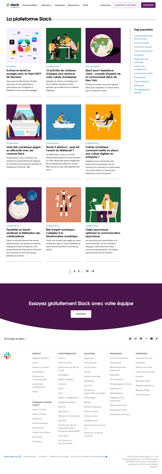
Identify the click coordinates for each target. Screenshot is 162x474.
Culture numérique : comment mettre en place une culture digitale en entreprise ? (102, 152)
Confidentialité (30, 456)
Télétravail (139, 85)
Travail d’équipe (141, 81)
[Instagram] (135, 339)
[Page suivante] (93, 271)
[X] (146, 339)
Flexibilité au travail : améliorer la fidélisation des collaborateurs (23, 233)
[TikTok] (157, 339)
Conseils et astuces (143, 47)
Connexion (105, 5)
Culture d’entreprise (143, 51)
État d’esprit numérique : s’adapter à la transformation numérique (62, 233)
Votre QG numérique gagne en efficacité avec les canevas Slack (23, 150)
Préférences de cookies (59, 456)
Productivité (140, 77)
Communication (141, 42)
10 (86, 271)
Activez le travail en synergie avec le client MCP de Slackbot (23, 74)
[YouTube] (151, 339)
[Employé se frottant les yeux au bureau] (103, 204)
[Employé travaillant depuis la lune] (24, 204)
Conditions (42, 456)
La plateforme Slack (143, 73)
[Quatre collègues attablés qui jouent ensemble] (63, 45)
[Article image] (24, 45)
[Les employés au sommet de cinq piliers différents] (63, 204)
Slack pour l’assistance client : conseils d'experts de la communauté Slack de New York (103, 75)
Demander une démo (126, 5)
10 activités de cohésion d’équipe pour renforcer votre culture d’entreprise (61, 74)
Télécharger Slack (11, 456)
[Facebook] (141, 339)
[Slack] (12, 5)
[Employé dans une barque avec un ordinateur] (63, 122)
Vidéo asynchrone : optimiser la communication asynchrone (103, 233)
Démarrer (148, 5)
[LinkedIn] (130, 339)
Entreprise (139, 55)
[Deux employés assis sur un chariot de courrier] (103, 122)
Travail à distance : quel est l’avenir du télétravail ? (62, 148)
